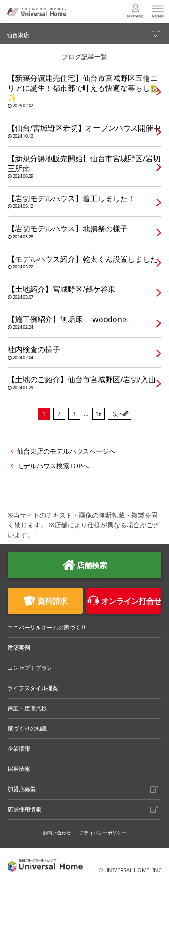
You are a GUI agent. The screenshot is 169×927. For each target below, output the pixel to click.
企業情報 (19, 749)
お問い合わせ (57, 832)
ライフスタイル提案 (33, 688)
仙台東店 (18, 35)
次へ (118, 414)
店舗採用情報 (24, 809)
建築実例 (19, 648)
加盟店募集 (22, 789)
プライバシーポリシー (102, 832)
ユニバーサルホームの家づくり (47, 627)
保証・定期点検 (27, 708)
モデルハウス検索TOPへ (53, 465)
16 (98, 414)
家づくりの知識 (27, 728)
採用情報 (19, 769)
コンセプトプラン (30, 668)
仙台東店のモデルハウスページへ (66, 451)
